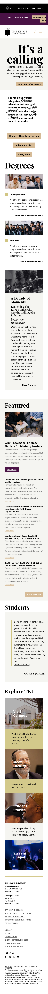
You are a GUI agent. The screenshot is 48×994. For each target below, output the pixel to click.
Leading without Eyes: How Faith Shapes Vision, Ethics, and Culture (22, 537)
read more (11, 469)
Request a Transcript (14, 916)
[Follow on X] (14, 957)
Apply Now (24, 154)
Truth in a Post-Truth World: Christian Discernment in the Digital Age (23, 564)
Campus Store (11, 936)
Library (8, 930)
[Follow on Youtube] (18, 957)
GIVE (10, 17)
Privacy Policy (11, 923)
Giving (7, 933)
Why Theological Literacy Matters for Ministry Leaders (23, 444)
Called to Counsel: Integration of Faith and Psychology (24, 480)
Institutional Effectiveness (18, 913)
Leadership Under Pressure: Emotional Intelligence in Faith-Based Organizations (24, 509)
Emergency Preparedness (16, 940)
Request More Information (24, 136)
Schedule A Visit (24, 145)
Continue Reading (22, 664)
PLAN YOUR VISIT (22, 17)
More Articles (34, 594)
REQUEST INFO (39, 17)
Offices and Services (14, 910)
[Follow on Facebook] (5, 957)
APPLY (43, 20)
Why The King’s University (29, 84)
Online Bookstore (13, 943)
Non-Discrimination (14, 946)
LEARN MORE (37, 9)
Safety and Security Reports (18, 920)
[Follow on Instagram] (10, 957)
